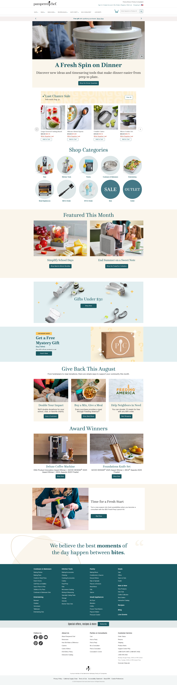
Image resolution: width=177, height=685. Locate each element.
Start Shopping (126, 416)
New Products (122, 589)
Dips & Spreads (94, 581)
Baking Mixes (94, 572)
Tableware (37, 609)
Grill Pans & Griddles (40, 584)
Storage (64, 598)
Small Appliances (97, 597)
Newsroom (65, 639)
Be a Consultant (86, 12)
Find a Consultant (95, 648)
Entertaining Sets (39, 612)
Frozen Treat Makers (96, 609)
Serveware (37, 606)
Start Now (99, 516)
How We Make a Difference (70, 642)
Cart (91, 636)
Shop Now (88, 306)
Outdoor (36, 603)
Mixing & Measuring (68, 592)
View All (128, 97)
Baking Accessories (68, 572)
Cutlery (64, 581)
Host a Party (93, 639)
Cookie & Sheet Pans (40, 578)
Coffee (92, 606)
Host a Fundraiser (51, 416)
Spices (92, 592)
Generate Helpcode (124, 663)
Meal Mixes (93, 586)
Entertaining (38, 597)
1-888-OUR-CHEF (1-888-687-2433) (129, 651)
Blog (120, 610)
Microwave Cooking (68, 589)
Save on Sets (122, 578)
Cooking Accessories (68, 578)
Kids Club (121, 592)
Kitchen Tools (67, 569)
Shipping (120, 642)
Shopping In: (137, 5)
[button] (141, 56)
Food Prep (65, 584)
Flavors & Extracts (95, 584)
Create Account (108, 5)
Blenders (92, 603)
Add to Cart (46, 139)
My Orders (117, 5)
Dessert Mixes (94, 578)
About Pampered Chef (68, 636)
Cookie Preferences (117, 678)
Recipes (121, 605)
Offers (120, 575)
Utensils (64, 601)
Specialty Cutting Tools (68, 595)
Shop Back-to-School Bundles (60, 266)
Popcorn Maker (94, 612)
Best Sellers (121, 597)
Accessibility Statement (95, 678)
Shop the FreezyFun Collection (117, 266)
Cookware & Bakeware (42, 569)
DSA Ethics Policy (67, 651)
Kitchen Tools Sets (67, 604)
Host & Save (44, 353)
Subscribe (103, 624)
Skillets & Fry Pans (39, 589)
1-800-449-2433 (122, 655)
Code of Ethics (66, 648)
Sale (119, 572)
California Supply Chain (71, 678)
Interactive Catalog (123, 600)
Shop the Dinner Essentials (88, 83)
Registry (123, 5)
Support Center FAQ (124, 648)
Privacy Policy (58, 678)
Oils (91, 589)
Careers (64, 645)
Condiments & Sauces (96, 575)
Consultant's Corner (96, 651)
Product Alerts (122, 645)
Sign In (100, 5)
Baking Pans (37, 575)
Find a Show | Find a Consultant (133, 2)
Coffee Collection (123, 594)
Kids (63, 586)
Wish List (129, 5)
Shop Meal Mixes (88, 416)
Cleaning (64, 575)
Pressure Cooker (95, 614)
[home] (88, 668)
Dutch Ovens (38, 581)
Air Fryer (92, 600)
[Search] (141, 11)
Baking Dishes (38, 572)
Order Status (122, 636)
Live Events (98, 12)
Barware (36, 600)
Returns (120, 639)
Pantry (92, 569)
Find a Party (93, 642)
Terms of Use (83, 678)
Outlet (120, 581)
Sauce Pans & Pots (39, 586)
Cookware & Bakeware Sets (42, 592)
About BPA (107, 678)
